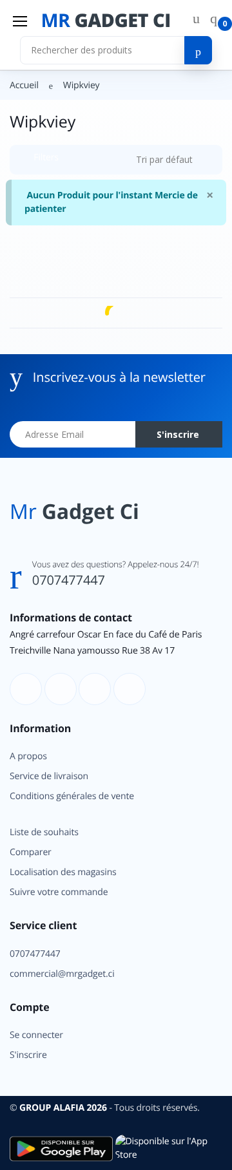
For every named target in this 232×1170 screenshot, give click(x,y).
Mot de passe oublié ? (175, 191)
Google (167, 318)
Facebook (65, 318)
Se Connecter (111, 227)
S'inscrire (159, 253)
